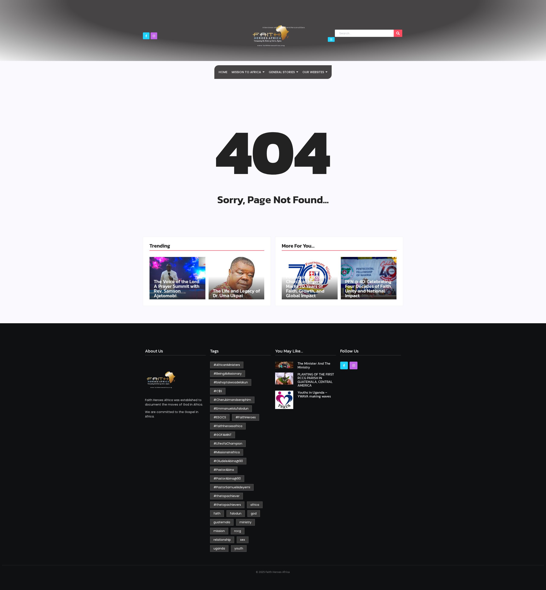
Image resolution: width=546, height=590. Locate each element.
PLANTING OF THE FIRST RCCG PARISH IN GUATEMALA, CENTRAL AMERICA (316, 380)
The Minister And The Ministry (314, 365)
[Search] (398, 33)
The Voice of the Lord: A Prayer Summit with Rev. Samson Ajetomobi (177, 288)
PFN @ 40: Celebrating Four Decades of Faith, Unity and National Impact (368, 288)
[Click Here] (331, 39)
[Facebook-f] (146, 35)
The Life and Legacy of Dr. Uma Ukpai (236, 293)
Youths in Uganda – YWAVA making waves (314, 394)
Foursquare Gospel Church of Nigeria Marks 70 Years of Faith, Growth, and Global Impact (306, 286)
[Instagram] (154, 35)
